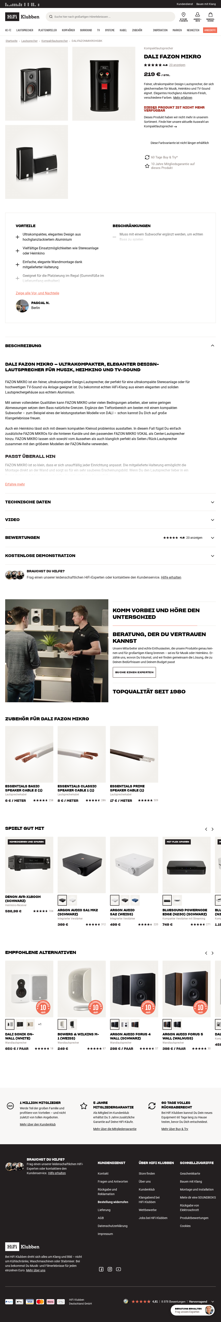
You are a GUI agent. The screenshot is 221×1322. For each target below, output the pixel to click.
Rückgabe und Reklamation (107, 1192)
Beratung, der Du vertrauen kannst (159, 645)
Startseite (11, 40)
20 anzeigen (177, 65)
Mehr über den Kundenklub (38, 1124)
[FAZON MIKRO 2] (103, 84)
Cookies (185, 1226)
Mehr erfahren (182, 97)
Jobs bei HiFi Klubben (153, 1218)
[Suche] (51, 16)
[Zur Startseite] (22, 16)
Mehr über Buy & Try (174, 1129)
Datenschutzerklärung (113, 1226)
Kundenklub (147, 1189)
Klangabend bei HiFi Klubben (149, 1200)
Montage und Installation (197, 1189)
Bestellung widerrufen (113, 1202)
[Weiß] (72, 900)
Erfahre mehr (15, 484)
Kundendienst (185, 4)
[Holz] (30, 1024)
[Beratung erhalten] (209, 1310)
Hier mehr (71, 4)
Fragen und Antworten (113, 1181)
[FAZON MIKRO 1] (36, 84)
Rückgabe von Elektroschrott (189, 1208)
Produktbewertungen (194, 1218)
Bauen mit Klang (206, 4)
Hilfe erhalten (171, 577)
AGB (101, 1218)
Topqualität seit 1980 (149, 666)
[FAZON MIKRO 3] (36, 162)
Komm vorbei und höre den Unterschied (156, 621)
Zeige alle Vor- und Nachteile (37, 293)
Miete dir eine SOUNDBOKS (198, 1197)
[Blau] (135, 900)
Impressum (105, 1234)
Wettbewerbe (147, 1210)
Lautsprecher (29, 40)
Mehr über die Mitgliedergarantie (114, 1129)
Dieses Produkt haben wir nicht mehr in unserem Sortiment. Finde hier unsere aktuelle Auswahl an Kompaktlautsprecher (176, 121)
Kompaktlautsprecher (54, 40)
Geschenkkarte (190, 1173)
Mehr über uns (35, 1270)
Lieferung (104, 1210)
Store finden (147, 1173)
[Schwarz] (62, 900)
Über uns (145, 1181)
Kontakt (103, 1173)
